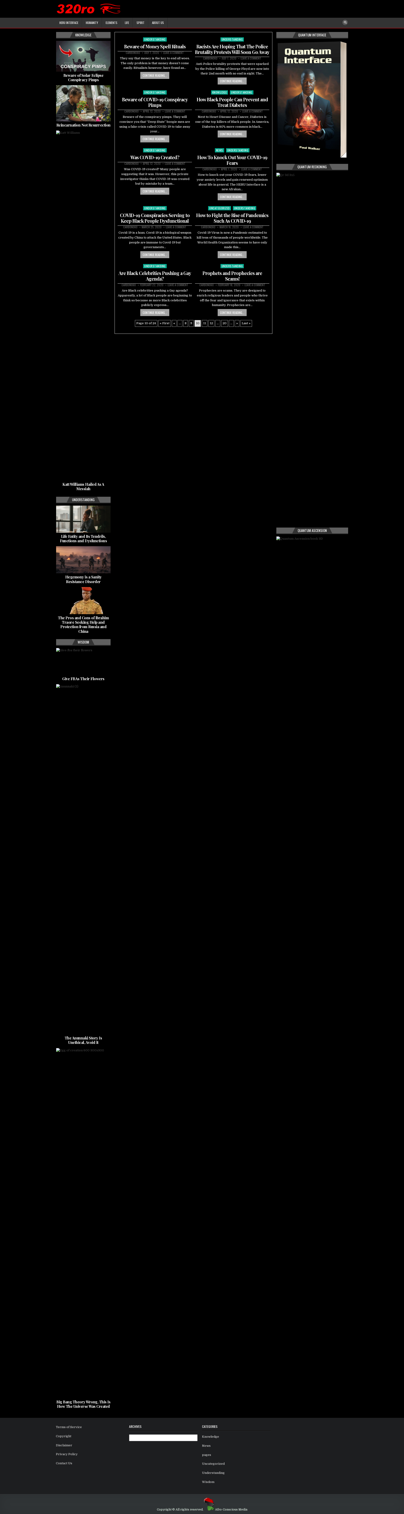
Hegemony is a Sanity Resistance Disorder (83, 579)
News (219, 150)
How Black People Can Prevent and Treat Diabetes (232, 102)
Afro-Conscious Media (231, 1509)
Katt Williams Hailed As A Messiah (83, 486)
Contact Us (64, 1463)
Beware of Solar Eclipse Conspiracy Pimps (83, 77)
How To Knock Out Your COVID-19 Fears (232, 160)
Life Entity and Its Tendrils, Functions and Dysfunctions (83, 538)
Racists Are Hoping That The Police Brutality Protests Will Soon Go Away (232, 49)
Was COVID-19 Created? (154, 157)
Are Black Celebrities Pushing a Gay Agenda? (155, 276)
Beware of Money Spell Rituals (155, 46)
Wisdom (208, 1482)
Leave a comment (173, 52)
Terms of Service (69, 1427)
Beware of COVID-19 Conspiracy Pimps (155, 102)
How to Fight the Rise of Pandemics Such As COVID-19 (232, 218)
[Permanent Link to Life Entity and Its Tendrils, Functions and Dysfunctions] (83, 519)
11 (204, 323)
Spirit (140, 22)
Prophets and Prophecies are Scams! (232, 276)
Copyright (63, 1436)
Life (127, 22)
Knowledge (219, 92)
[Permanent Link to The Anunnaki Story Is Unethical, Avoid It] (83, 859)
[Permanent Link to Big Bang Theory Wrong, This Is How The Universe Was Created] (83, 1223)
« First (165, 323)
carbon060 (133, 52)
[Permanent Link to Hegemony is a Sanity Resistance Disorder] (83, 559)
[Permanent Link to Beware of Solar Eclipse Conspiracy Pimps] (83, 56)
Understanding (155, 39)
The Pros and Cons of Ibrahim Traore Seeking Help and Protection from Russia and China (83, 624)
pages (206, 1455)
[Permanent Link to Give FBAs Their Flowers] (83, 661)
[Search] (345, 22)
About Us (158, 22)
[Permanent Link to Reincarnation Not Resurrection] (83, 103)
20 (225, 323)
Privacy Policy (67, 1454)
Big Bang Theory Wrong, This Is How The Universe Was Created (83, 1404)
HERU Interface (68, 22)
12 (211, 323)
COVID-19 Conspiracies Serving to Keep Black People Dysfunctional (155, 218)
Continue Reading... (155, 75)
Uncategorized (219, 208)
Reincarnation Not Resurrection (83, 125)
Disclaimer (64, 1445)
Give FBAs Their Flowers (83, 678)
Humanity (92, 22)
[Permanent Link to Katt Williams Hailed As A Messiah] (83, 305)
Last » (246, 323)
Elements (111, 22)
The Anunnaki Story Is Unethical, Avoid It (83, 1040)
